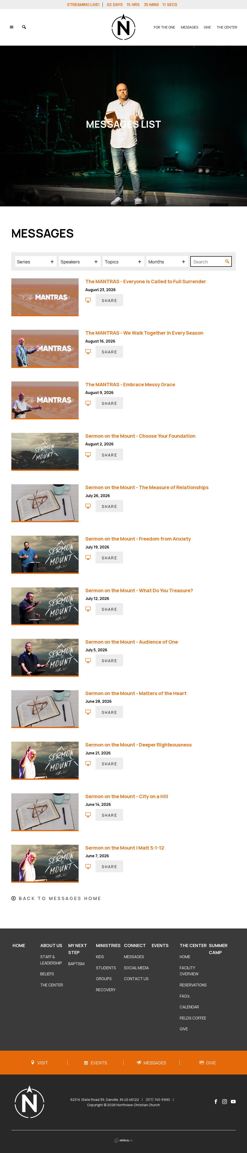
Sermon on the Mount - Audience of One (131, 642)
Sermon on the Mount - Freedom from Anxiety (138, 538)
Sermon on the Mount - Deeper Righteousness (138, 744)
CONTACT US (136, 978)
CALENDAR (189, 1007)
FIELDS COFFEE (193, 1018)
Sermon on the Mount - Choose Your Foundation (140, 436)
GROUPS (104, 978)
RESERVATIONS (193, 985)
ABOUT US (51, 945)
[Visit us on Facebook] (215, 1101)
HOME (19, 945)
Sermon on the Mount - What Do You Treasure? (139, 590)
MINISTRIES (108, 945)
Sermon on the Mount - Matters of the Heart (135, 693)
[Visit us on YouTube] (233, 1101)
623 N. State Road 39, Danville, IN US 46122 (104, 1099)
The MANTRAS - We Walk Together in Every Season (144, 333)
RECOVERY (106, 989)
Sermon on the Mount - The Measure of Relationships (147, 487)
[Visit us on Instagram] (224, 1101)
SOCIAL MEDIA (136, 967)
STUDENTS (106, 967)
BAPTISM (76, 963)
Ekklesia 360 (123, 1140)
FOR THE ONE (164, 27)
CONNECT (135, 945)
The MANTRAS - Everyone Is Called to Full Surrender (145, 281)
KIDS (100, 956)
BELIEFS (47, 974)
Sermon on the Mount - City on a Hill (126, 796)
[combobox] (36, 261)
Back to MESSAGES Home (60, 898)
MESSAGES (189, 27)
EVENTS (160, 945)
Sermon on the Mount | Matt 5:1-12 (124, 847)
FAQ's (185, 996)
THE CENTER (227, 27)
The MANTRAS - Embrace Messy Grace (130, 384)
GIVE (207, 27)
